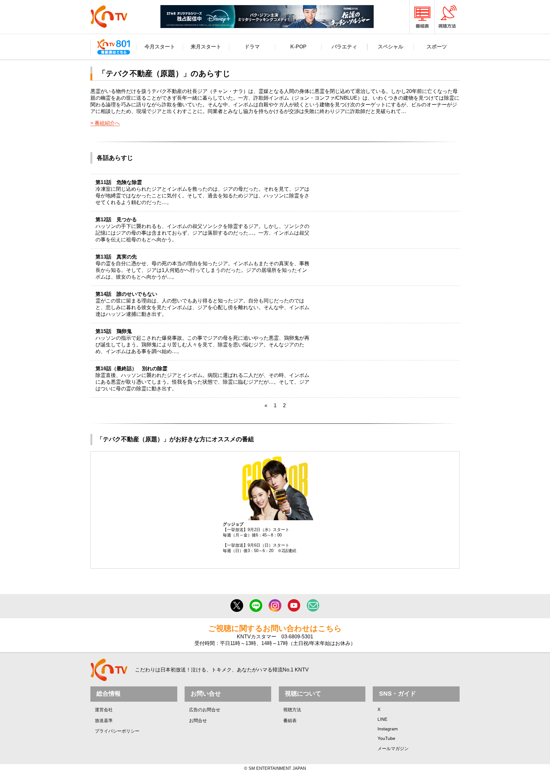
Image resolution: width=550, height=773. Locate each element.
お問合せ (198, 720)
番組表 (290, 720)
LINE (382, 719)
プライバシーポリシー (117, 731)
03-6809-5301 (297, 636)
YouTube (386, 738)
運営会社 (104, 709)
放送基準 (104, 720)
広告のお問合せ (204, 709)
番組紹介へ (107, 123)
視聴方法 (292, 709)
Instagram (387, 728)
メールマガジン (393, 748)
